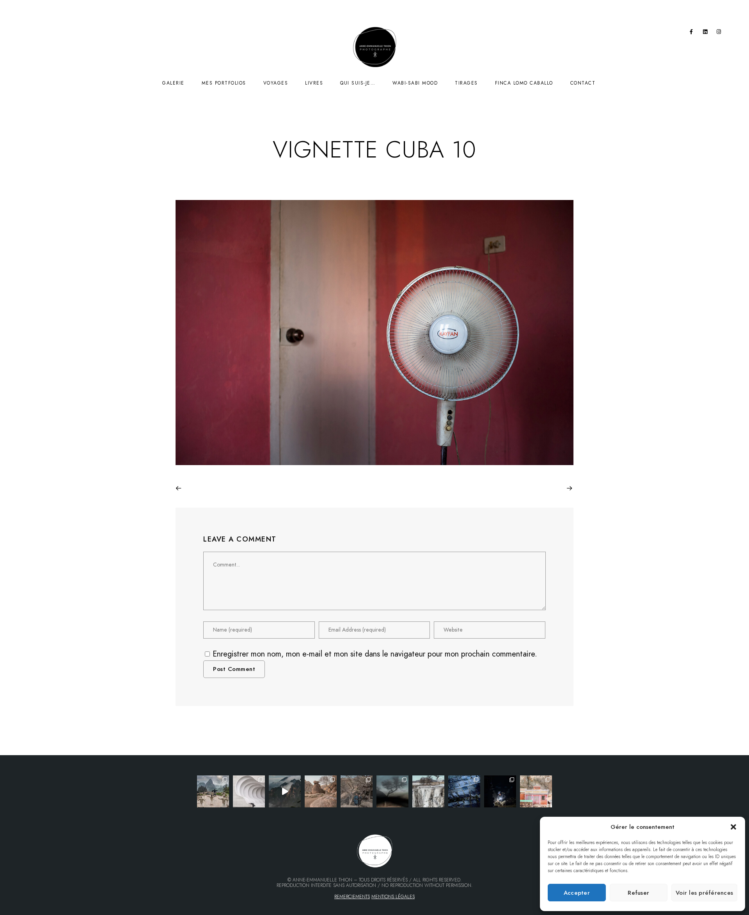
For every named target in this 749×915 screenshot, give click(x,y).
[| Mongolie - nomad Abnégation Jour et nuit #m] (500, 791)
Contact (583, 83)
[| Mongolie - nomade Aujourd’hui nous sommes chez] (321, 791)
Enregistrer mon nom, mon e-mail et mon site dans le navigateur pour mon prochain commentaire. (375, 653)
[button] (733, 827)
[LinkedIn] (705, 33)
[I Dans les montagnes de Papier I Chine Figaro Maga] (213, 791)
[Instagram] (719, 33)
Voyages (275, 83)
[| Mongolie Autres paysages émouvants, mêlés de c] (428, 791)
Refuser (638, 893)
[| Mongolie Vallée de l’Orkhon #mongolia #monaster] (536, 791)
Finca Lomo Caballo (524, 83)
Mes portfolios (224, 83)
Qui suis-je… (357, 83)
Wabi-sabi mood (415, 83)
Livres (314, 83)
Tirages (466, 83)
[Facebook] (691, 33)
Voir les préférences (704, 893)
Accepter (577, 893)
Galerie (173, 83)
